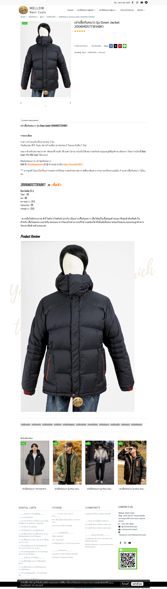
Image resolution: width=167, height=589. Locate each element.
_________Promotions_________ (62, 550)
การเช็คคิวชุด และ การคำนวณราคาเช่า (66, 543)
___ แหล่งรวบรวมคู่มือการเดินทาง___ (97, 521)
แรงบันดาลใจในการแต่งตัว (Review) (98, 514)
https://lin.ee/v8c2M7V (72, 164)
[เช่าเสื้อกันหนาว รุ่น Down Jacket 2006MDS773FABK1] (46, 60)
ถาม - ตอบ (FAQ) (58, 540)
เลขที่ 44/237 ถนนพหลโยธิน (134, 515)
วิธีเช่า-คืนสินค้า (57, 536)
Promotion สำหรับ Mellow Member (65, 554)
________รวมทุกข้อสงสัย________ (62, 533)
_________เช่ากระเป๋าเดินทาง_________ (31, 579)
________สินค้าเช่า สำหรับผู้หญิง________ (32, 514)
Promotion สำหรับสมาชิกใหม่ (62, 557)
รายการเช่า (101, 52)
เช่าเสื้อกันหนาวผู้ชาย (107, 10)
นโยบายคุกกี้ (39, 585)
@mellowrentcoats (35, 164)
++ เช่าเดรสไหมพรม (26, 517)
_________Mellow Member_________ (97, 535)
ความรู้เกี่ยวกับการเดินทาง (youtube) (98, 528)
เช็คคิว (56, 184)
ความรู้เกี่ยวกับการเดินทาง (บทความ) (98, 524)
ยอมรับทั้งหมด (137, 584)
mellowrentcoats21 (129, 529)
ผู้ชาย (84, 52)
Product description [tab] (30, 120)
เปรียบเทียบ (97, 46)
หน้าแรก (70, 10)
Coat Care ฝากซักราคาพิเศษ (62, 526)
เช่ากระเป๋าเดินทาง (127, 10)
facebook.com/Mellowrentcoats (132, 534)
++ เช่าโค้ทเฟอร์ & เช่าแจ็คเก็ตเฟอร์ (31, 530)
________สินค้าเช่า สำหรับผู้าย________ (31, 557)
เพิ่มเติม (140, 10)
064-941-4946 (124, 2)
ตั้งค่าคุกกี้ (125, 584)
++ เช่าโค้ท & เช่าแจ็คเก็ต (28, 527)
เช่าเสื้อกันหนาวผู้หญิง (85, 10)
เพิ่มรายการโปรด (81, 46)
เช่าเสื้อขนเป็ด (92, 52)
